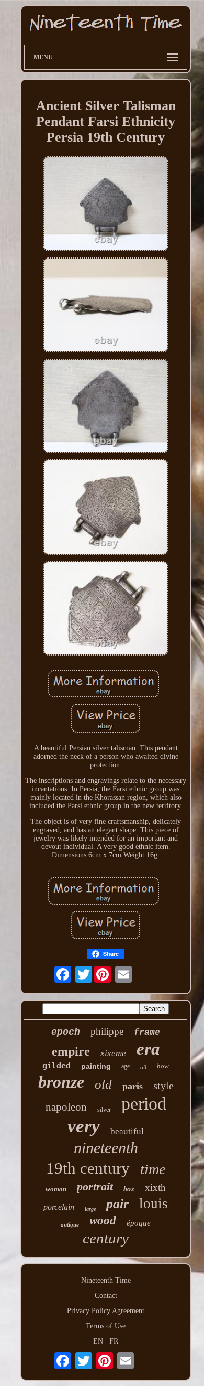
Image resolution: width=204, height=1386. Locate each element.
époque (139, 1223)
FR (113, 1341)
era (148, 1048)
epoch (65, 1032)
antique (70, 1224)
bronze (61, 1081)
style (163, 1085)
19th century (88, 1168)
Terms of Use (106, 1326)
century (106, 1238)
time (152, 1169)
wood (102, 1220)
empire (71, 1051)
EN (98, 1341)
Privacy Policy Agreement (105, 1311)
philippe (106, 1031)
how (163, 1066)
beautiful (127, 1131)
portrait (95, 1186)
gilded (56, 1065)
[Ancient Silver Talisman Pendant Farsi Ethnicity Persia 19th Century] (105, 204)
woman (56, 1189)
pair (117, 1203)
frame (147, 1032)
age (125, 1066)
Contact (106, 1295)
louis (153, 1203)
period (143, 1103)
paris (132, 1086)
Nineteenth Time (106, 1280)
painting (96, 1066)
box (128, 1189)
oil (143, 1067)
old (103, 1084)
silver (104, 1109)
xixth (155, 1187)
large (90, 1209)
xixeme (113, 1053)
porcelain (58, 1206)
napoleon (66, 1107)
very (83, 1126)
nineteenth (106, 1147)
